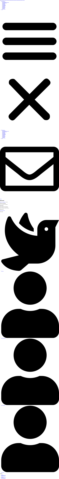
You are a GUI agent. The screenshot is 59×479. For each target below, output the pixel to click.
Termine (2, 9)
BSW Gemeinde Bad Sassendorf (5, 2)
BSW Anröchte (3, 130)
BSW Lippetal (3, 4)
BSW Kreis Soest (3, 1)
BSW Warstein (3, 7)
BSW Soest (3, 135)
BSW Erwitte (3, 3)
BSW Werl (3, 8)
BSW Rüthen (3, 6)
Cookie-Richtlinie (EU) (3, 475)
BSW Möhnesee (4, 134)
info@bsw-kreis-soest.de (2, 210)
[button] (29, 69)
